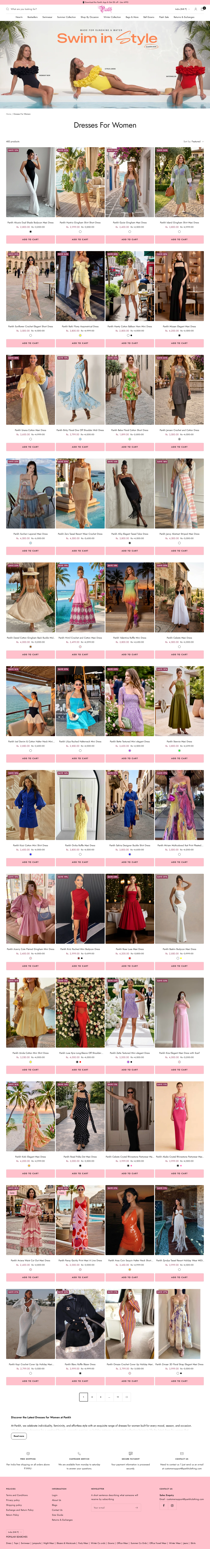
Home (8, 114)
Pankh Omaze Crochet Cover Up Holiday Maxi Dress (130, 1364)
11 (118, 1397)
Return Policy (12, 1515)
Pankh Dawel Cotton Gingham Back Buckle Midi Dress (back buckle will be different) (30, 638)
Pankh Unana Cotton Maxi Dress (30, 430)
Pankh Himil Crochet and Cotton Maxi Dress (80, 637)
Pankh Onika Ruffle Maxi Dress (80, 845)
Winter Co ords (98, 1543)
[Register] (136, 1508)
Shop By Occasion (90, 17)
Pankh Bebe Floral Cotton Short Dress (129, 430)
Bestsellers (33, 17)
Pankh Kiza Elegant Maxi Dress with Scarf (179, 1053)
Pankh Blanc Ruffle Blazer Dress (80, 1364)
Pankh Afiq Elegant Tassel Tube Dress (129, 534)
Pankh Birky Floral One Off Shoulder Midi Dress (80, 430)
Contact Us (57, 1510)
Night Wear (49, 1543)
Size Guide (57, 1515)
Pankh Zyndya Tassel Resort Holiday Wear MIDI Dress (179, 1260)
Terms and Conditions (17, 1495)
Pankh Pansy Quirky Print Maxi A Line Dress (80, 1260)
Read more (19, 1436)
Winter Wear (175, 1543)
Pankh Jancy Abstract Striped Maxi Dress (179, 534)
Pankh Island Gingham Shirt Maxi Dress (179, 222)
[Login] (195, 9)
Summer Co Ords (139, 1543)
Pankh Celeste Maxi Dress (179, 637)
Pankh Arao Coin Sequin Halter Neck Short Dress (129, 1260)
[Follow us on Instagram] (172, 1505)
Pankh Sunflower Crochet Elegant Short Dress (30, 326)
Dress (8, 1543)
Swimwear (47, 17)
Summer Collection (66, 17)
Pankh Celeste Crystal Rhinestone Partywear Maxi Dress (130, 1157)
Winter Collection (112, 17)
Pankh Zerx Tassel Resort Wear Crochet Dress (80, 534)
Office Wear (122, 1543)
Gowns (111, 1543)
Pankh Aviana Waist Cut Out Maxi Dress (30, 1260)
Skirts (193, 1543)
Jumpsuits (36, 1543)
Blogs (54, 1505)
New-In (19, 17)
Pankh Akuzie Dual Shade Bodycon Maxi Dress (30, 222)
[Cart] (202, 9)
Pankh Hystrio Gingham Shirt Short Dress (80, 222)
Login (54, 1495)
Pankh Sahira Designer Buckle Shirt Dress (129, 845)
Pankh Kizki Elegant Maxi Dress (30, 1156)
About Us (56, 1500)
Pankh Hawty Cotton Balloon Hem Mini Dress (130, 326)
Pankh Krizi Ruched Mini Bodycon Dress (80, 949)
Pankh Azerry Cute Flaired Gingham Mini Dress (30, 949)
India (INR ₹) (181, 9)
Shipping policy (14, 1505)
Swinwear (25, 1543)
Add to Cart (30, 239)
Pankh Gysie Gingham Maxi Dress (130, 222)
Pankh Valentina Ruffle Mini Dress (129, 637)
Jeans (185, 1543)
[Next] (126, 1397)
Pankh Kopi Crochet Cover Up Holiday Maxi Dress (30, 1364)
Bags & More (132, 17)
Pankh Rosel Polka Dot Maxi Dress (80, 1156)
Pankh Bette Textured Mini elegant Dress (130, 741)
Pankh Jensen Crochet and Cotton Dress (179, 430)
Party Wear (83, 1543)
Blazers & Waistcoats (66, 1543)
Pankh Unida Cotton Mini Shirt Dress (31, 1053)
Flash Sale (164, 17)
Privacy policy (13, 1500)
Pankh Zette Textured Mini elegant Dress (130, 1053)
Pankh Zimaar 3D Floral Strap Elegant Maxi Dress (179, 1364)
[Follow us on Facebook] (164, 1505)
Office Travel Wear (157, 1543)
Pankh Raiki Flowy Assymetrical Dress (80, 326)
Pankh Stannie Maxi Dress (179, 741)
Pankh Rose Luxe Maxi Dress (130, 949)
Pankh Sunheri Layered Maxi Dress (31, 534)
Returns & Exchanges (184, 17)
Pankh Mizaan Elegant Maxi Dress (179, 326)
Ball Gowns (148, 17)
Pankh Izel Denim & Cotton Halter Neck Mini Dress (30, 741)
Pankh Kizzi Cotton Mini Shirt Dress (30, 845)
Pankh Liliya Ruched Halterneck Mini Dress (80, 741)
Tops (16, 1543)
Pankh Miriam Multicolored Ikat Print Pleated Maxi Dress (179, 845)
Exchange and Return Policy (20, 1510)
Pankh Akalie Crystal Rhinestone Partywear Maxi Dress (179, 1157)
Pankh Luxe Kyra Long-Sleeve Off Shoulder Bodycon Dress (80, 1053)
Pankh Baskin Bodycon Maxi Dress (179, 949)
